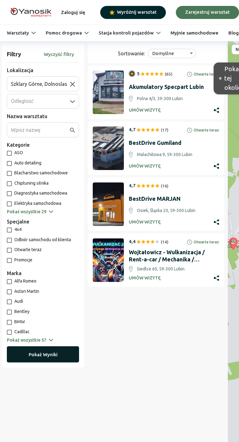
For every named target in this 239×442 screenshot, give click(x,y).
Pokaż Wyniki (43, 354)
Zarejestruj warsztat (207, 12)
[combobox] (40, 84)
